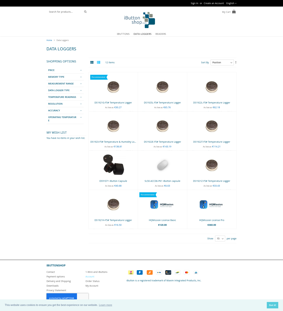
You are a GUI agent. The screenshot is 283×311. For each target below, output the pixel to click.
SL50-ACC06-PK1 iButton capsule (162, 180)
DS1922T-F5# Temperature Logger (211, 141)
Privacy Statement (56, 290)
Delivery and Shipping (59, 281)
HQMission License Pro (211, 220)
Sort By (205, 62)
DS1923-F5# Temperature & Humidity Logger (114, 141)
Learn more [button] (105, 305)
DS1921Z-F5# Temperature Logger (211, 180)
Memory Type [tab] (56, 76)
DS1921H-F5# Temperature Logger (113, 220)
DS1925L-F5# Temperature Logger (162, 102)
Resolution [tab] (55, 103)
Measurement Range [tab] (61, 83)
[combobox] (64, 11)
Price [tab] (51, 70)
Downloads (53, 285)
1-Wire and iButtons (96, 271)
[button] (231, 3)
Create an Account (214, 3)
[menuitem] (123, 33)
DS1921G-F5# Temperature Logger (113, 102)
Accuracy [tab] (54, 110)
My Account (91, 285)
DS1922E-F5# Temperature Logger (162, 141)
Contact (51, 271)
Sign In (194, 3)
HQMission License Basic (162, 220)
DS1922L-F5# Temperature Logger (211, 102)
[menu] (141, 33)
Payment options (56, 276)
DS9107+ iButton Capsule (113, 180)
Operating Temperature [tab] (62, 119)
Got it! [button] (272, 305)
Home (50, 40)
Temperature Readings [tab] (62, 97)
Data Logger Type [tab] (59, 90)
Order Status (92, 281)
